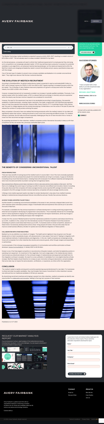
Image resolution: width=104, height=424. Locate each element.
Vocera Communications (16, 247)
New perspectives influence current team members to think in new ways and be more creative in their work (34, 184)
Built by (95, 419)
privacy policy (86, 419)
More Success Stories (87, 103)
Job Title (70, 350)
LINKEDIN (96, 21)
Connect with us (8, 410)
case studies (89, 395)
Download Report (75, 374)
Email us (70, 392)
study (62, 177)
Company (70, 357)
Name (69, 344)
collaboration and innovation (20, 278)
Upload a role (86, 52)
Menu (86, 21)
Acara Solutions (56, 100)
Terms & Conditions (74, 419)
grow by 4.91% (41, 56)
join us (88, 397)
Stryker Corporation (24, 245)
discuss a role (72, 395)
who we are (89, 392)
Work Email (71, 363)
